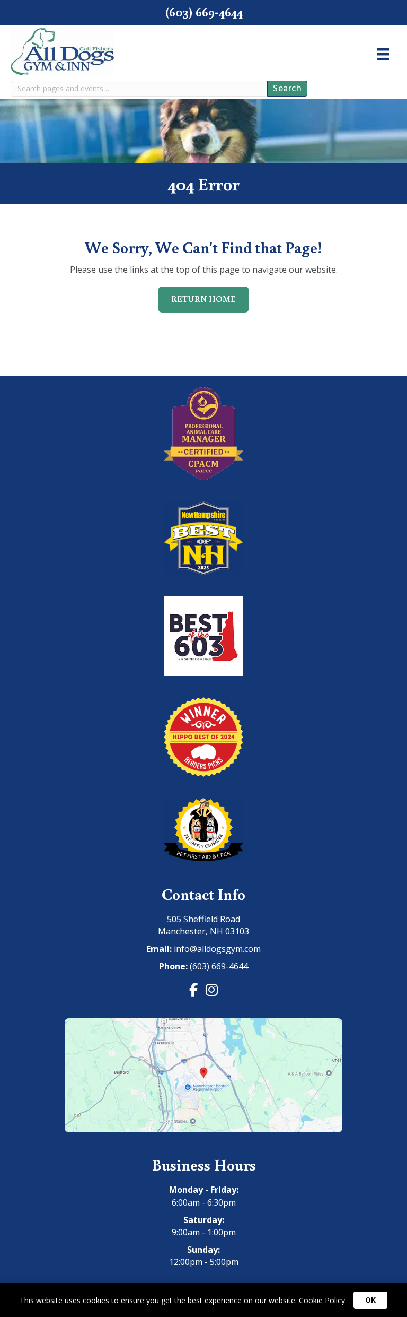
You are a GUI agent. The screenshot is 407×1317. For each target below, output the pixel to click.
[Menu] (383, 54)
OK (370, 1300)
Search (287, 88)
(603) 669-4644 (219, 966)
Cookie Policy (322, 1300)
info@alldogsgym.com (217, 949)
